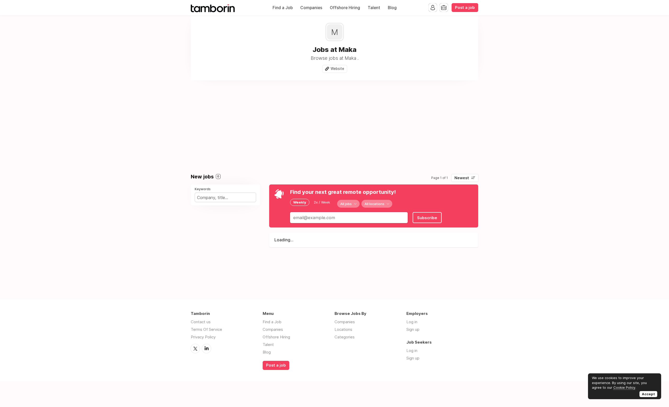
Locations (343, 329)
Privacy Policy (203, 336)
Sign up (412, 329)
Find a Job (283, 7)
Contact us (201, 321)
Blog (392, 7)
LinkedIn (206, 348)
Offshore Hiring (345, 7)
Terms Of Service (206, 329)
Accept (648, 394)
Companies (311, 7)
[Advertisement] (334, 124)
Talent (374, 7)
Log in (411, 321)
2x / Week (322, 202)
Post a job (465, 7)
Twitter (195, 348)
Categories (344, 336)
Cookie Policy (624, 387)
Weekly (299, 202)
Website (337, 69)
